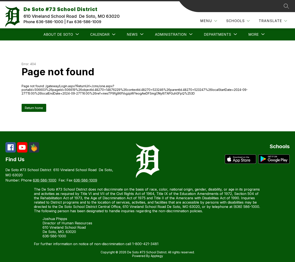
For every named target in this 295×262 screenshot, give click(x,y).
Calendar (99, 34)
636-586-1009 (85, 180)
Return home (34, 108)
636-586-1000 (44, 180)
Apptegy (157, 256)
